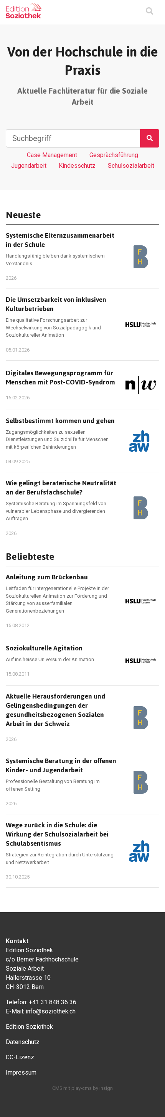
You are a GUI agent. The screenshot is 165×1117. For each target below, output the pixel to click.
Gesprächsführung (113, 155)
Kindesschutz (77, 165)
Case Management (52, 155)
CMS (57, 1088)
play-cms (81, 1088)
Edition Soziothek (29, 1026)
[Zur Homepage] (24, 10)
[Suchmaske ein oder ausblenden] (149, 11)
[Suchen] (149, 138)
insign (106, 1088)
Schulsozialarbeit (131, 165)
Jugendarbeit (28, 165)
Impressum (21, 1072)
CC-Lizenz (20, 1057)
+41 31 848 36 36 (52, 1002)
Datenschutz (23, 1042)
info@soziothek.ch (51, 1011)
